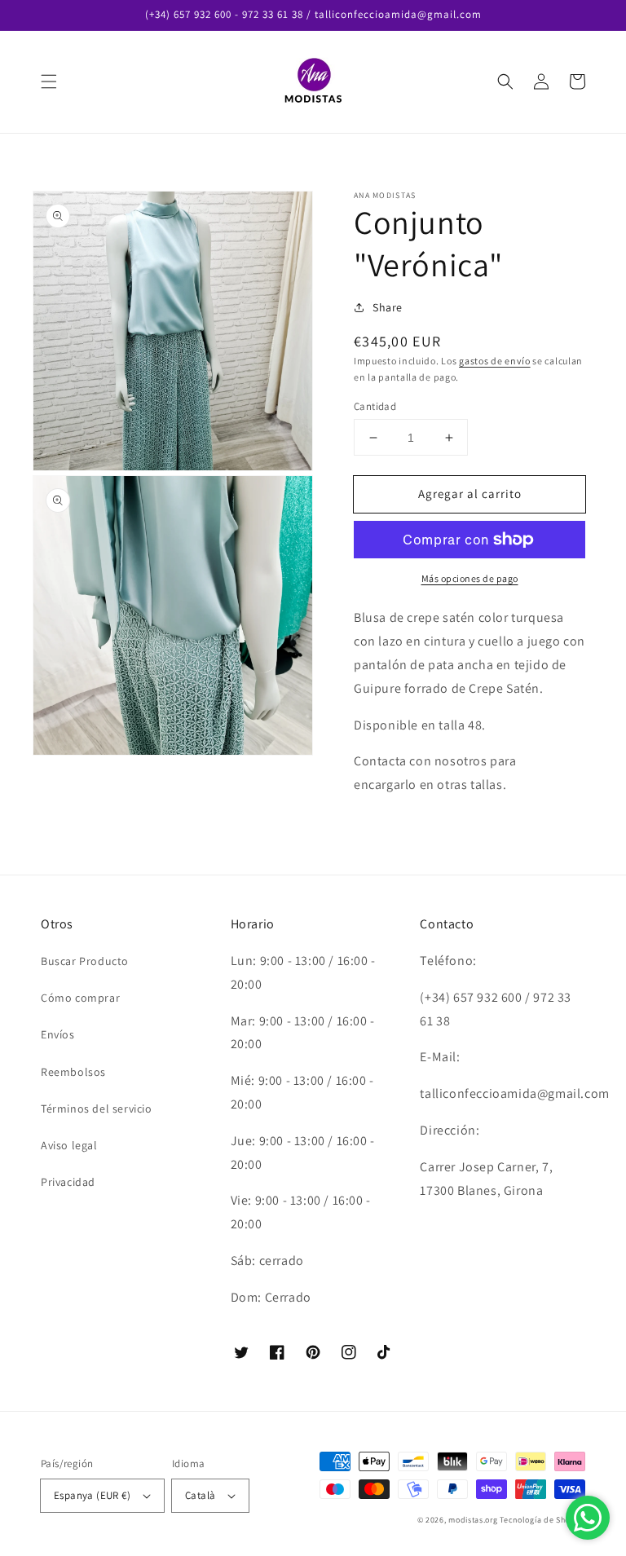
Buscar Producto (85, 961)
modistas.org (472, 1519)
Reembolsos (73, 1072)
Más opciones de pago (469, 578)
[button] (49, 81)
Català (200, 1495)
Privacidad (68, 1182)
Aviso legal (69, 1145)
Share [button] (388, 307)
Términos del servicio (96, 1108)
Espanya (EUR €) (92, 1495)
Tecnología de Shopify (542, 1519)
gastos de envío (495, 361)
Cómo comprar (80, 997)
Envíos (58, 1034)
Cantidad (375, 406)
